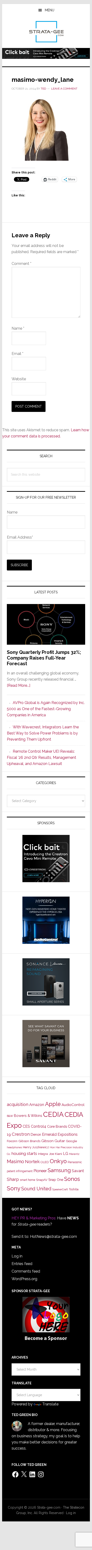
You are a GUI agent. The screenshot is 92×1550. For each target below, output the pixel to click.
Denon (36, 1134)
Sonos (72, 1179)
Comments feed (26, 1271)
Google (71, 1141)
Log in (17, 1256)
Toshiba (74, 1189)
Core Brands (57, 1126)
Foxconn (12, 1141)
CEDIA (53, 1114)
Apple (53, 1104)
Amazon (36, 1104)
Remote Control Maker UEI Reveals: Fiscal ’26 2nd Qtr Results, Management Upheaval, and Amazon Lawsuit (41, 757)
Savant (78, 1171)
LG (65, 1153)
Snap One (55, 1180)
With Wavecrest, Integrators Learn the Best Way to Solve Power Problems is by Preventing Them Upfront (43, 733)
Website (19, 379)
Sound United (36, 1189)
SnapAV (41, 1180)
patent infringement (20, 1171)
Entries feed (22, 1263)
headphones (14, 1147)
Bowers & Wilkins (28, 1116)
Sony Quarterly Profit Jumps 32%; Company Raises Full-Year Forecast (44, 657)
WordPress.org (24, 1279)
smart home (27, 1180)
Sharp (13, 1179)
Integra (43, 1154)
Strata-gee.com (46, 31)
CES (26, 1126)
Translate (50, 1404)
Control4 (38, 1126)
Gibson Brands (29, 1141)
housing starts (24, 1153)
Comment (21, 263)
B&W (10, 1116)
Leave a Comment (64, 88)
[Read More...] (18, 685)
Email (17, 353)
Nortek (32, 1161)
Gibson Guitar (53, 1141)
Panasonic (75, 1162)
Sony (13, 1188)
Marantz (74, 1154)
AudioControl (73, 1105)
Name (18, 328)
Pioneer (40, 1170)
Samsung (59, 1170)
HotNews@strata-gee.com (53, 1236)
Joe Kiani (55, 1154)
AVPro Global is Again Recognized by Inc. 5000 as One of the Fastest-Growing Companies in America (46, 708)
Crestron (21, 1134)
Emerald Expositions (60, 1134)
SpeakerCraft (60, 1189)
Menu (49, 10)
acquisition (17, 1104)
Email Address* (20, 537)
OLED (45, 1162)
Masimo (15, 1161)
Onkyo (58, 1161)
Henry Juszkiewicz (36, 1147)
